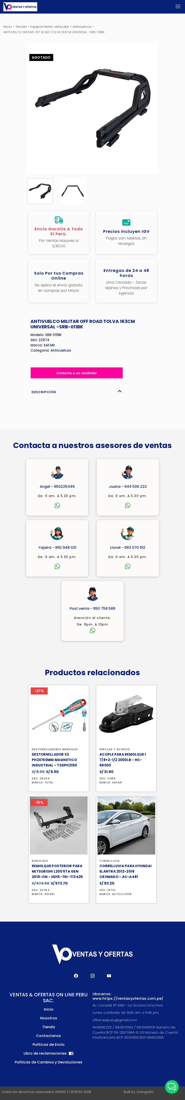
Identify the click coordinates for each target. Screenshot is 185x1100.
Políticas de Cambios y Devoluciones (48, 1062)
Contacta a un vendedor (77, 373)
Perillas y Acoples (114, 749)
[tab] (76, 391)
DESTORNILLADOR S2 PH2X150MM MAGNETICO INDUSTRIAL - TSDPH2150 (54, 760)
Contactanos (48, 1035)
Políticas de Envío (48, 1044)
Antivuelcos (82, 26)
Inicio (7, 26)
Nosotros (48, 1018)
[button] (172, 1087)
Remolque (40, 861)
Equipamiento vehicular (49, 26)
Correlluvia (109, 861)
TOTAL (49, 782)
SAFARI (49, 345)
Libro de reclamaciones (45, 1053)
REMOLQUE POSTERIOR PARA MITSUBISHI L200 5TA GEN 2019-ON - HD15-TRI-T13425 (57, 871)
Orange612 (145, 1092)
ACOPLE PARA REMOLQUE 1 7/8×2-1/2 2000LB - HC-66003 (122, 760)
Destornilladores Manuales (55, 749)
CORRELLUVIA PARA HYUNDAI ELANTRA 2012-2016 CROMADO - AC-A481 (125, 871)
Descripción (44, 392)
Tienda (21, 26)
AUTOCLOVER (122, 894)
